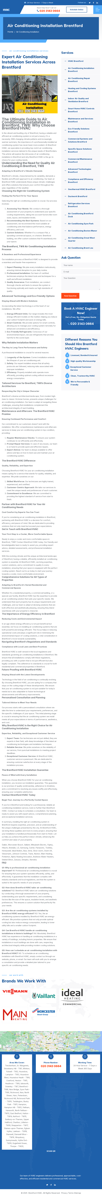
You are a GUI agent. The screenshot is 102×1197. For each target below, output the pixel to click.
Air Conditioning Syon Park (80, 223)
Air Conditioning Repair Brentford (79, 79)
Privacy (64, 1193)
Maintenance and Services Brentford (80, 120)
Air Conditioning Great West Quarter (81, 239)
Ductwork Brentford (77, 196)
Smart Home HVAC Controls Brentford (81, 110)
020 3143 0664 (50, 10)
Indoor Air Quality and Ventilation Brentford (78, 100)
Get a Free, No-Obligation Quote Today (80, 316)
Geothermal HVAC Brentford (81, 189)
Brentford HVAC (35, 1193)
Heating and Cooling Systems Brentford (82, 90)
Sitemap (77, 1193)
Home (10, 32)
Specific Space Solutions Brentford (80, 150)
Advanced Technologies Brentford (79, 170)
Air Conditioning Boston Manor (82, 231)
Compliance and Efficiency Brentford (80, 180)
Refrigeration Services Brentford (79, 205)
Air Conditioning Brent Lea (80, 248)
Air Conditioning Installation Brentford (81, 69)
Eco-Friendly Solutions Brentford (78, 130)
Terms (71, 1193)
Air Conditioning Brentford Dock (80, 215)
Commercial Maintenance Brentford (80, 160)
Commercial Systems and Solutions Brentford (80, 140)
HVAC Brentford (75, 61)
